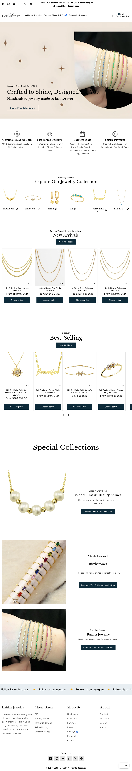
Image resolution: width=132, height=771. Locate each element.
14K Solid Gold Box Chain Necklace (50, 289)
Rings (73, 208)
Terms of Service (43, 723)
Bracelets (30, 208)
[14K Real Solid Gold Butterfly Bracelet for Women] (79, 370)
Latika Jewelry (13, 707)
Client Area (44, 707)
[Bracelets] (32, 197)
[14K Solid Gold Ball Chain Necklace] (82, 267)
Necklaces (8, 208)
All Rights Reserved (77, 768)
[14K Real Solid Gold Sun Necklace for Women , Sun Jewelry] (16, 370)
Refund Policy (42, 727)
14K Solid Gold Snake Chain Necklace (17, 289)
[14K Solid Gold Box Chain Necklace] (50, 267)
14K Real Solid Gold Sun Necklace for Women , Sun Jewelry (16, 392)
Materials (104, 718)
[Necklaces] (10, 197)
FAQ (37, 714)
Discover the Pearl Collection (98, 511)
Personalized (98, 210)
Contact (104, 714)
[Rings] (77, 197)
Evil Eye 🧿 (73, 731)
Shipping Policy (42, 731)
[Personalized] (99, 197)
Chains (70, 740)
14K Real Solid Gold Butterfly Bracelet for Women (79, 391)
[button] (107, 15)
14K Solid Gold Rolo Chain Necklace (115, 289)
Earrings (52, 208)
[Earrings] (54, 197)
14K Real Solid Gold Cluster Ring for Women (111, 391)
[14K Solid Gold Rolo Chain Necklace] (115, 267)
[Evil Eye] (121, 197)
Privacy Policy (42, 718)
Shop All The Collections (21, 108)
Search (103, 723)
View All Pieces (66, 242)
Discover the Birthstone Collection (98, 585)
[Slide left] (63, 308)
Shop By (74, 707)
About (105, 707)
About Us (104, 727)
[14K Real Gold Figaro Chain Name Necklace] (48, 370)
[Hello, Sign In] (112, 15)
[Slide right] (69, 308)
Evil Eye (118, 208)
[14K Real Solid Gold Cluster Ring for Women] (111, 370)
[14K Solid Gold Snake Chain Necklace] (17, 267)
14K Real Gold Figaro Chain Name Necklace (48, 391)
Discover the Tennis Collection (98, 647)
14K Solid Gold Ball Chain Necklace (82, 289)
